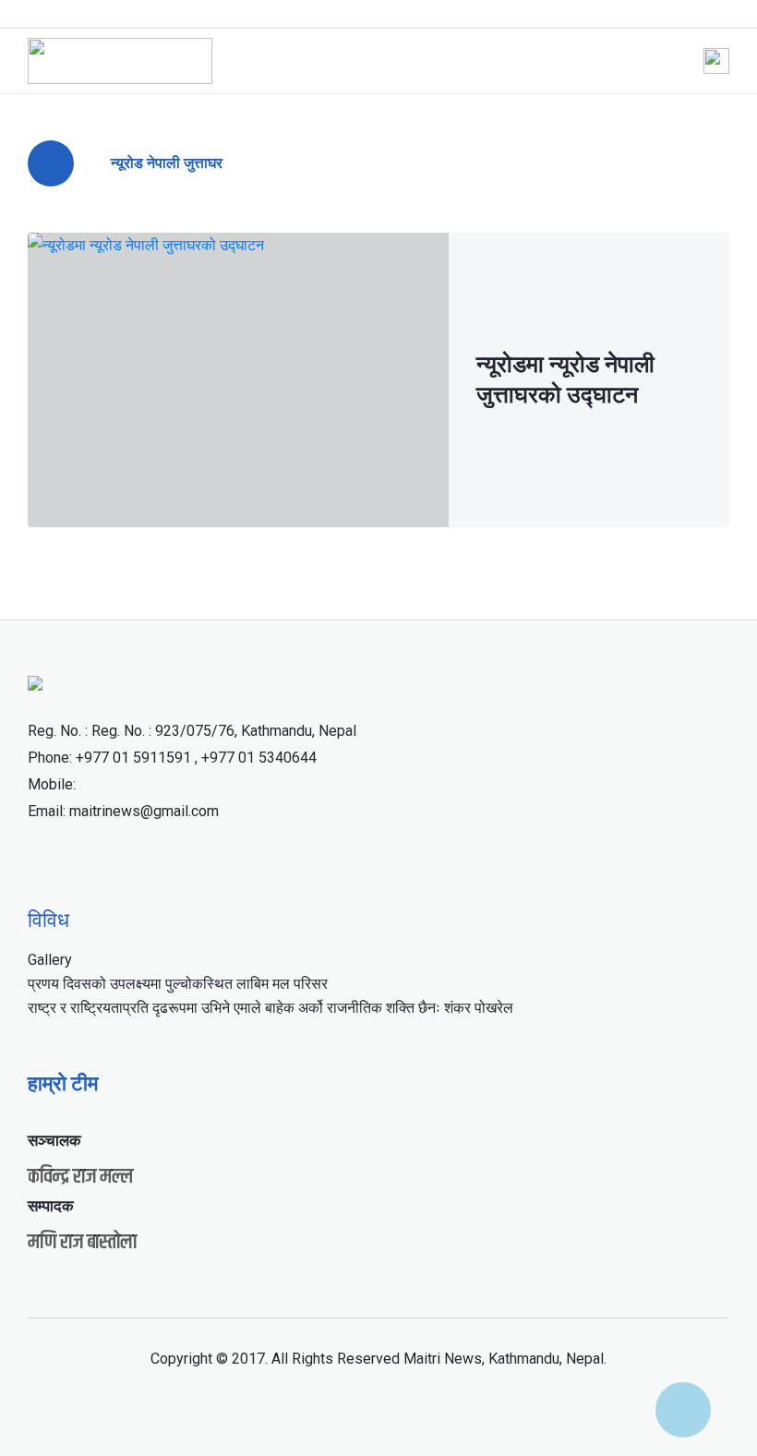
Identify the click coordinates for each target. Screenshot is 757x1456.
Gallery (50, 960)
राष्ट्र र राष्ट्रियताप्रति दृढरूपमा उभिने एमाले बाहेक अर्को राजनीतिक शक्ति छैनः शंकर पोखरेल (270, 1008)
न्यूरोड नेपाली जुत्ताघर (166, 163)
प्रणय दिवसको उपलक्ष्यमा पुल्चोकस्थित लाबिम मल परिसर (178, 984)
